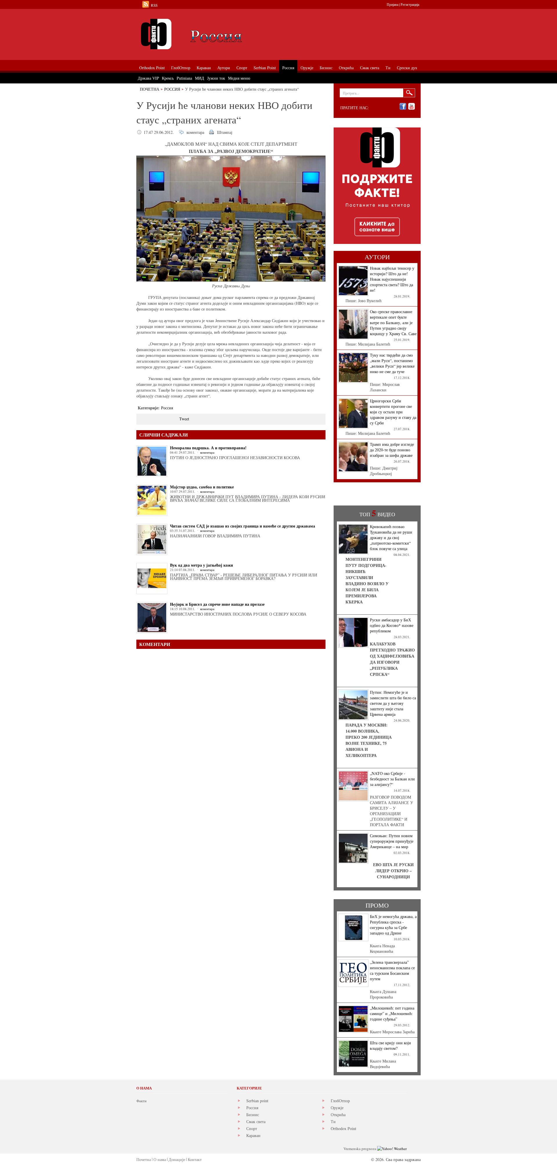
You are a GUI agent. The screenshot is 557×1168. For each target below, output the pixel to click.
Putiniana (184, 78)
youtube (411, 106)
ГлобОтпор (340, 1100)
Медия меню (239, 78)
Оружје (337, 1107)
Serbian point (257, 1100)
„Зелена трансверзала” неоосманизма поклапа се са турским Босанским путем (392, 970)
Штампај (224, 132)
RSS (154, 5)
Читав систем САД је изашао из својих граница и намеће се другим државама (242, 526)
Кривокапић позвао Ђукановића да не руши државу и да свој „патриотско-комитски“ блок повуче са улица (391, 537)
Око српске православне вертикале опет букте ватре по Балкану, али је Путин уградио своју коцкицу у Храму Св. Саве (393, 322)
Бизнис (252, 1114)
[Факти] (201, 34)
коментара (195, 132)
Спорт (251, 1128)
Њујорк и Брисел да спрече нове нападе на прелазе (217, 604)
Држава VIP (148, 78)
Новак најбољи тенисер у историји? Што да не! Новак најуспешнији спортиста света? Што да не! (392, 279)
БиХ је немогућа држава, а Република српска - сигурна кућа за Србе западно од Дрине (393, 925)
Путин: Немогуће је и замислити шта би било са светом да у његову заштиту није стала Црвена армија (393, 703)
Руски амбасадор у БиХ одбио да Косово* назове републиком (391, 625)
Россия (172, 89)
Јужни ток (216, 78)
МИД (199, 78)
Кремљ (168, 78)
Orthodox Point (343, 1128)
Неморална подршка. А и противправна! (208, 448)
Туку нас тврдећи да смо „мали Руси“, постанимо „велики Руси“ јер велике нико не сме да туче (392, 363)
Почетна (149, 89)
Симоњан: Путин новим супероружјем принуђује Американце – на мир (391, 841)
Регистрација (410, 4)
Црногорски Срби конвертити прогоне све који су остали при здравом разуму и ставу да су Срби (393, 412)
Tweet (184, 418)
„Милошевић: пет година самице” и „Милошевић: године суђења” (392, 1013)
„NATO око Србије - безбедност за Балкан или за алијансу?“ (392, 779)
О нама (159, 1159)
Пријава (392, 4)
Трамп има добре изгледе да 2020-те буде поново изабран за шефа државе (392, 449)
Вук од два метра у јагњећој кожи (201, 565)
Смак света (255, 1121)
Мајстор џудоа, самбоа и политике (202, 487)
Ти (333, 1121)
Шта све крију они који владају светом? (390, 1045)
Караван (253, 1135)
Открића (338, 1114)
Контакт (195, 1159)
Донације (177, 1159)
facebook (402, 106)
